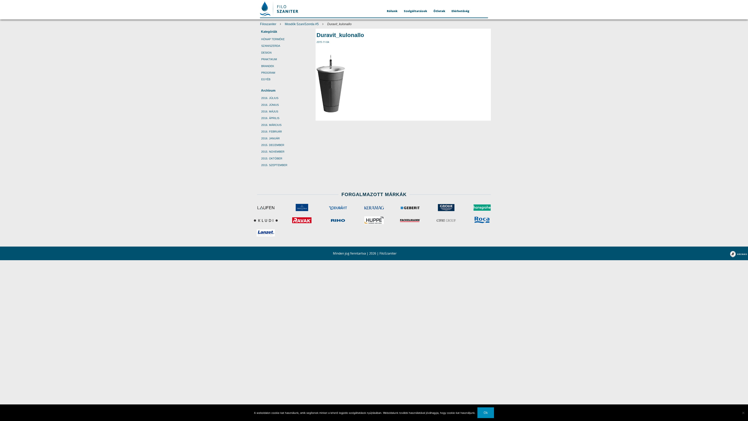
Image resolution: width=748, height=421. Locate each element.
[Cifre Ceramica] (446, 220)
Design (266, 52)
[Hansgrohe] (482, 207)
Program (268, 72)
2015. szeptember (274, 165)
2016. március (271, 124)
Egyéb (265, 79)
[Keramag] (374, 207)
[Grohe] (446, 207)
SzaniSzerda (270, 45)
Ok (486, 412)
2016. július (269, 98)
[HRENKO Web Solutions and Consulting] (738, 254)
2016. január (270, 138)
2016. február (271, 131)
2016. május (269, 111)
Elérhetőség (460, 11)
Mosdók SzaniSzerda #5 (302, 24)
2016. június (270, 104)
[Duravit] (338, 207)
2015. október (271, 158)
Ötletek (439, 11)
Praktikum (269, 59)
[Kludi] (266, 220)
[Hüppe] (374, 220)
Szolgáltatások (415, 11)
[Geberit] (410, 207)
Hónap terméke (273, 39)
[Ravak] (302, 220)
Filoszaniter (268, 24)
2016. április (270, 118)
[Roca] (482, 220)
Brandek (267, 66)
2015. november (272, 151)
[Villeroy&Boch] (302, 207)
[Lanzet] (266, 233)
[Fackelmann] (410, 220)
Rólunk (392, 11)
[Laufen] (266, 207)
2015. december (272, 145)
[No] (743, 413)
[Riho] (338, 220)
